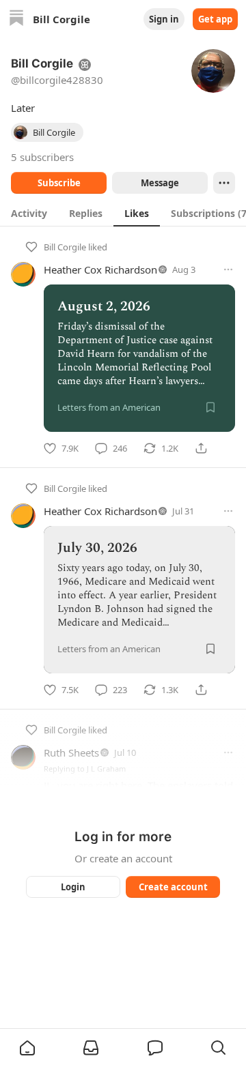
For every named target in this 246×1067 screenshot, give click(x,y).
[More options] (228, 269)
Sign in (164, 19)
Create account (173, 887)
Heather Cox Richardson (100, 269)
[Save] (210, 407)
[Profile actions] (224, 183)
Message (160, 183)
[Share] (201, 448)
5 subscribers (42, 157)
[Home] (16, 19)
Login (73, 887)
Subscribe (59, 183)
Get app (215, 19)
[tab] (29, 212)
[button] (27, 1048)
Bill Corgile (65, 247)
